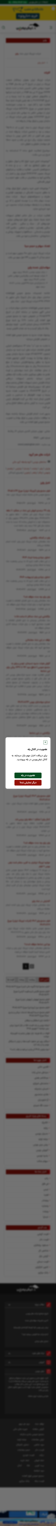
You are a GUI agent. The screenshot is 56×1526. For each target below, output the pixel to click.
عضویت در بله (28, 775)
